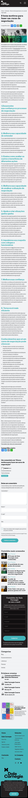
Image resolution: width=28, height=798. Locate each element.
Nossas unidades (5, 747)
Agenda (3, 742)
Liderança (4, 661)
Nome (3, 506)
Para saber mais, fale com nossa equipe (11, 444)
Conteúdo (7, 11)
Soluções (18, 733)
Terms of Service (9, 535)
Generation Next (18, 751)
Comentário (4, 491)
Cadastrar (14, 638)
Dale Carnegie (7, 737)
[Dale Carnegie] (14, 773)
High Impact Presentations (17, 743)
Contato (18, 759)
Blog (2, 654)
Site (2, 521)
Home (2, 11)
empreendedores (12, 67)
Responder (4, 475)
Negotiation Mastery (19, 749)
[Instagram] (15, 763)
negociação (16, 48)
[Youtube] (21, 763)
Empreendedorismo (6, 657)
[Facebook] (18, 763)
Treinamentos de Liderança (18, 739)
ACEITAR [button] (14, 794)
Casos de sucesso (5, 744)
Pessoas (3, 664)
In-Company (19, 755)
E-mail (3, 514)
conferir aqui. (20, 790)
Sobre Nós (4, 739)
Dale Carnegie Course (19, 735)
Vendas (3, 667)
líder (13, 247)
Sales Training (18, 746)
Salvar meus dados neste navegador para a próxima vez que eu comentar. (15, 529)
